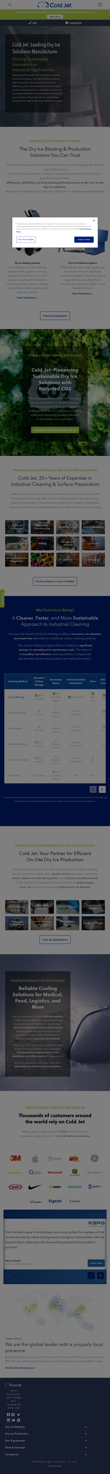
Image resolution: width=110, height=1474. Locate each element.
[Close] (94, 220)
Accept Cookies (84, 239)
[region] (55, 232)
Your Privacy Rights (26, 239)
